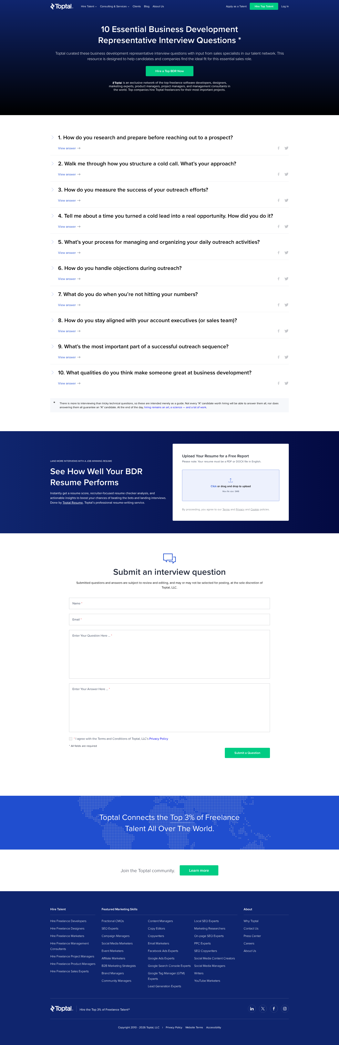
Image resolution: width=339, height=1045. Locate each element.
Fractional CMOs (113, 921)
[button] (169, 142)
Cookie (255, 509)
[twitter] (286, 148)
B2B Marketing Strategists (119, 965)
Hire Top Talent (264, 6)
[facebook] (278, 148)
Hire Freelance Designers (67, 928)
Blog (146, 6)
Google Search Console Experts (169, 965)
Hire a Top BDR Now (169, 71)
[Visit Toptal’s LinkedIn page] (252, 1009)
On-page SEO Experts (209, 936)
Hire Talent (87, 6)
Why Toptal (251, 921)
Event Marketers (112, 951)
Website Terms (194, 1027)
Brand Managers (113, 973)
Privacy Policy (158, 738)
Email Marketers (158, 943)
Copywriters (156, 936)
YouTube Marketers (207, 980)
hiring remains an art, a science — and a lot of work (175, 407)
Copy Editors (156, 928)
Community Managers (116, 980)
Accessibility (213, 1027)
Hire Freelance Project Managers (72, 956)
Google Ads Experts (161, 958)
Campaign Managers (115, 936)
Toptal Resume (73, 502)
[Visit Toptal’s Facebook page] (274, 1009)
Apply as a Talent (236, 6)
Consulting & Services (113, 6)
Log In (285, 6)
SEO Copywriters (205, 951)
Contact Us (251, 928)
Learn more (199, 870)
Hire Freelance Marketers (67, 936)
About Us (158, 6)
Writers (198, 973)
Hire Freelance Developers (68, 921)
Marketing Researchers (209, 928)
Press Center (252, 936)
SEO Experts (110, 928)
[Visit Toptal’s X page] (263, 1009)
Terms (226, 509)
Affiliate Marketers (113, 958)
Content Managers (160, 921)
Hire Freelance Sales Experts (69, 971)
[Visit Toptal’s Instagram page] (285, 1009)
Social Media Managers (209, 965)
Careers (249, 943)
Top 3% (182, 817)
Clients (137, 6)
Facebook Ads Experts (163, 951)
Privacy (240, 509)
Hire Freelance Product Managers (72, 964)
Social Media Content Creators (214, 958)
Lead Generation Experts (164, 986)
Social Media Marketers (117, 943)
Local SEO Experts (206, 921)
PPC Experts (202, 943)
